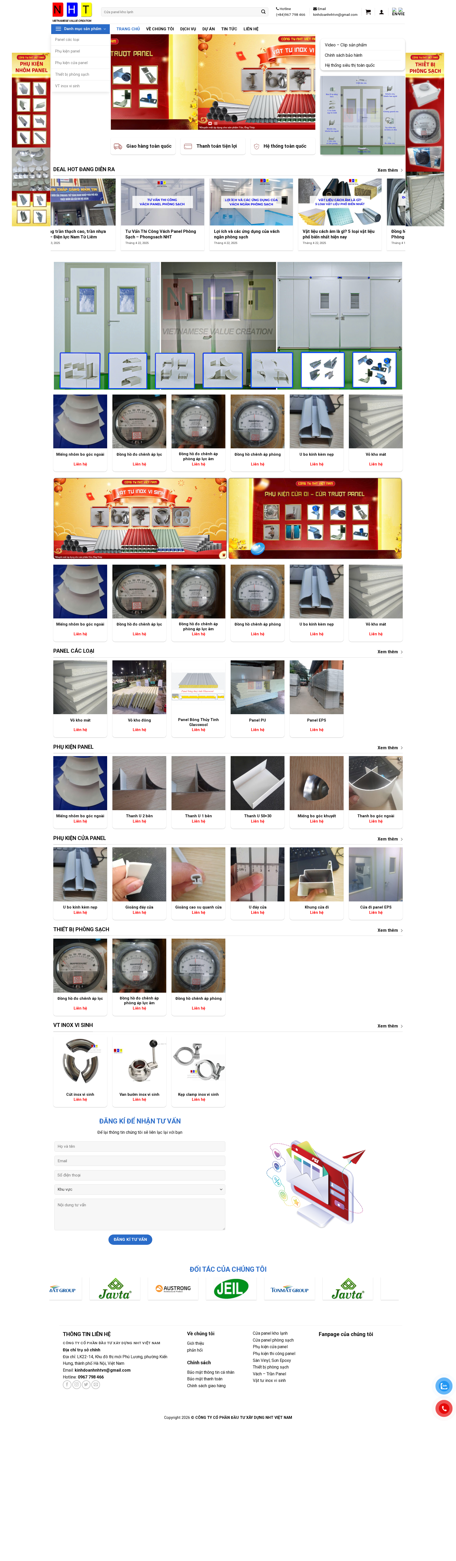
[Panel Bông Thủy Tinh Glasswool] (198, 687)
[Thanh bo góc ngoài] (376, 783)
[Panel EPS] (317, 687)
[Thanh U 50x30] (257, 783)
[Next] (304, 82)
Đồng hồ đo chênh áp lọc (139, 454)
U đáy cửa (258, 907)
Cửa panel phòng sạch (273, 1340)
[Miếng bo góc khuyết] (317, 783)
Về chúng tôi (160, 29)
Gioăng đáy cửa (139, 907)
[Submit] (263, 11)
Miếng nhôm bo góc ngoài (80, 454)
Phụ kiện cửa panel (71, 63)
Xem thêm (388, 170)
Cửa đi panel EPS (376, 907)
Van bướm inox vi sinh (139, 1094)
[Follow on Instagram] (76, 1384)
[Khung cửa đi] (317, 874)
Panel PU (257, 720)
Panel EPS (316, 720)
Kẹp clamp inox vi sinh (198, 1094)
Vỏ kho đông (139, 720)
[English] (395, 12)
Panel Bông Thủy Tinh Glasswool (198, 722)
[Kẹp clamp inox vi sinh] (198, 1061)
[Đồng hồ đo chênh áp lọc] (139, 421)
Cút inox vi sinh (80, 1094)
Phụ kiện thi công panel (274, 1353)
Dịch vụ (188, 29)
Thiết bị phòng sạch (72, 74)
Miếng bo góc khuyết (317, 816)
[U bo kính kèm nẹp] (317, 421)
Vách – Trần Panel (269, 1373)
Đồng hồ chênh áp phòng (258, 454)
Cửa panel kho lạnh (270, 1333)
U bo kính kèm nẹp (317, 454)
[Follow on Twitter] (86, 1384)
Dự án (208, 29)
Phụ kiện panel (67, 51)
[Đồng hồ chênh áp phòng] (257, 421)
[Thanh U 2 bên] (139, 783)
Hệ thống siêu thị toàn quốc (350, 65)
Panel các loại (67, 39)
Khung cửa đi (317, 907)
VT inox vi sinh (67, 86)
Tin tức (229, 29)
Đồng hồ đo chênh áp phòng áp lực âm (198, 456)
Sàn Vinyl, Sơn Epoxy (272, 1360)
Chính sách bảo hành (343, 55)
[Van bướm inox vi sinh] (139, 1061)
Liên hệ (251, 29)
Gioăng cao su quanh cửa (198, 907)
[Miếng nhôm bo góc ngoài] (80, 421)
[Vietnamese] (401, 12)
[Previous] (121, 82)
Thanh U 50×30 (257, 816)
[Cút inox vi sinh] (80, 1061)
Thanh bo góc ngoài (375, 816)
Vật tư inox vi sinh (269, 1380)
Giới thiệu (195, 1343)
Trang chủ (128, 29)
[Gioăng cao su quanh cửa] (198, 874)
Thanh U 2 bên (139, 816)
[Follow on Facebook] (67, 1384)
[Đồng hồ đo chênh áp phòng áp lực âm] (198, 421)
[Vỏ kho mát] (376, 421)
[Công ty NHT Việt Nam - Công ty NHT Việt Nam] (72, 11)
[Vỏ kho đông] (139, 687)
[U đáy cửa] (257, 874)
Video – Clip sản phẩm (346, 44)
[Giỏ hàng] (368, 12)
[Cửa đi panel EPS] (376, 874)
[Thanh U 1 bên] (198, 783)
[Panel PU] (257, 687)
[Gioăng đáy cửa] (139, 874)
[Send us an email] (95, 1384)
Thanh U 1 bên (198, 816)
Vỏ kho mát (376, 454)
